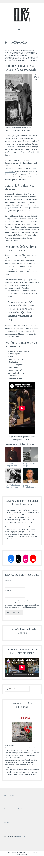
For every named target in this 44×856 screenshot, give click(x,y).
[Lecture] (8, 675)
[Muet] (33, 675)
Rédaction (7, 822)
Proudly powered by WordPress (15, 852)
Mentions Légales (10, 795)
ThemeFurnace (22, 854)
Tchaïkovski (9, 147)
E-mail (8, 591)
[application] (22, 667)
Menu (23, 30)
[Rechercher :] (17, 689)
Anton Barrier (21, 809)
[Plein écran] (36, 675)
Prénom (8, 581)
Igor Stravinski (14, 208)
